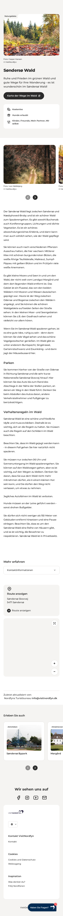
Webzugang (14, 863)
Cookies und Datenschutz (21, 859)
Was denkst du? (16, 882)
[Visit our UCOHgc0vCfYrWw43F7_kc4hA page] (35, 797)
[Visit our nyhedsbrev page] (44, 797)
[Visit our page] (18, 797)
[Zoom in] (54, 663)
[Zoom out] (54, 671)
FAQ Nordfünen (16, 886)
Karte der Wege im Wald (22, 95)
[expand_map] (54, 623)
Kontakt (12, 841)
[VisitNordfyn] (15, 812)
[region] (31, 647)
